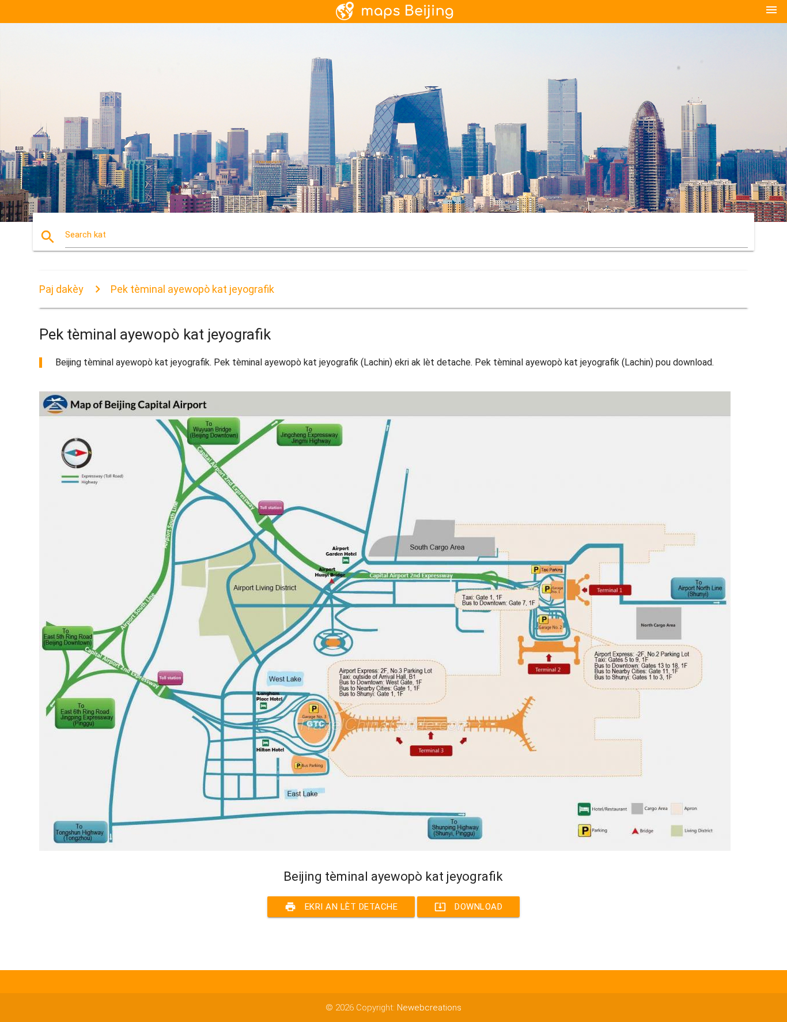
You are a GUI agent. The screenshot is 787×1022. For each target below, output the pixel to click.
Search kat (85, 234)
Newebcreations (429, 1007)
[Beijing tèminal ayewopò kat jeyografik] (385, 848)
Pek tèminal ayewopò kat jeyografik (192, 289)
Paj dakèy (61, 289)
